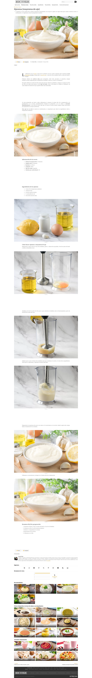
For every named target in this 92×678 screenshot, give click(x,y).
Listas (65, 669)
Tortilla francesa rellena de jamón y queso (21, 664)
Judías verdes (55, 667)
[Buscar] (76, 2)
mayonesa (27, 75)
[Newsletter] (68, 568)
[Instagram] (53, 568)
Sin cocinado (16, 553)
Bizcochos (36, 669)
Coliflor (55, 669)
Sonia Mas (20, 556)
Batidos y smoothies (36, 667)
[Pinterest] (48, 568)
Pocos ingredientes (46, 669)
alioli (35, 73)
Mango (46, 667)
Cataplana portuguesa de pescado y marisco (70, 664)
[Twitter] (44, 568)
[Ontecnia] (73, 676)
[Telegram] (34, 568)
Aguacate (58, 669)
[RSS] (63, 568)
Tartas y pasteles (31, 669)
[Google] (24, 568)
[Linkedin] (58, 568)
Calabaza (51, 669)
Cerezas (62, 667)
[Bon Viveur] (22, 2)
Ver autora (48, 560)
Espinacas (62, 669)
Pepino (49, 667)
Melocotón (42, 667)
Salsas (15, 65)
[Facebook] (39, 568)
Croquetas (40, 669)
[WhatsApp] (29, 568)
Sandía (60, 667)
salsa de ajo (43, 75)
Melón (52, 667)
